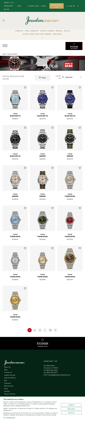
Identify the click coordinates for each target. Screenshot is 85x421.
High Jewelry (32, 31)
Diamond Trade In (10, 378)
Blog (6, 9)
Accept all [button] (71, 405)
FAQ (19, 6)
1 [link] (29, 330)
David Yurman (47, 31)
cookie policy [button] (10, 417)
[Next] (55, 330)
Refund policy (8, 386)
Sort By (58, 77)
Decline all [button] (71, 413)
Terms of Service (9, 394)
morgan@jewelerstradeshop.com (59, 375)
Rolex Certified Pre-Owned (37, 34)
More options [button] (71, 409)
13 (50, 330)
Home (4, 54)
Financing (7, 383)
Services (8, 6)
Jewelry (19, 31)
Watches (57, 34)
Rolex (67, 31)
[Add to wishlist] (25, 87)
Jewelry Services (9, 375)
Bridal (59, 31)
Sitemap (7, 391)
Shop (6, 388)
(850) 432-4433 (52, 370)
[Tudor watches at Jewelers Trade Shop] (74, 46)
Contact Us (56, 6)
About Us (8, 2)
